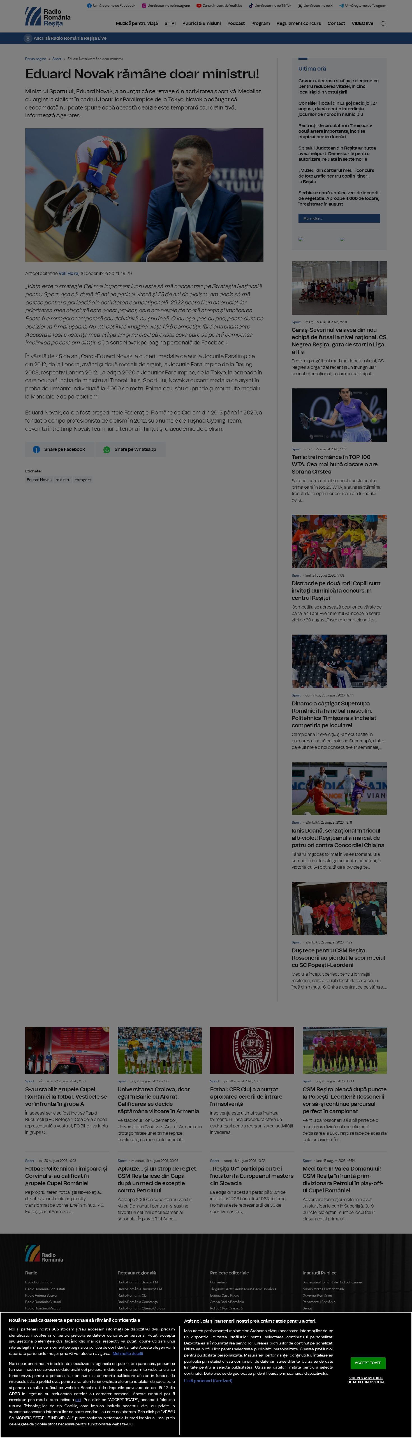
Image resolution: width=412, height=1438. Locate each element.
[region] (206, 1375)
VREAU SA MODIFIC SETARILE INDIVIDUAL (366, 1380)
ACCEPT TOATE (368, 1363)
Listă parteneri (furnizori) (208, 1381)
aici (78, 1400)
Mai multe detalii (128, 1353)
